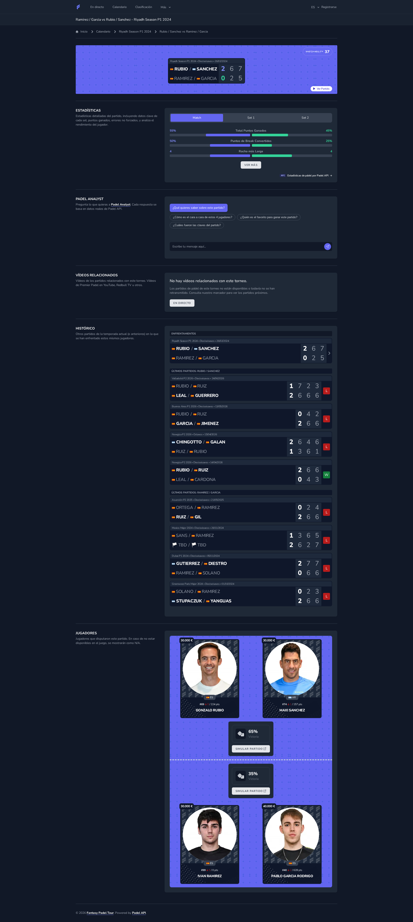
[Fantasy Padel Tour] (78, 6)
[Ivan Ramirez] (209, 834)
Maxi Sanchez (292, 710)
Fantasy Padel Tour (100, 913)
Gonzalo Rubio (210, 710)
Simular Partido (249, 749)
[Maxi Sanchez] (292, 668)
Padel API (139, 913)
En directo (182, 303)
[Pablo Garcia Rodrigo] (292, 834)
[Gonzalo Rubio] (209, 668)
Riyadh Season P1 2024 (135, 32)
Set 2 (305, 118)
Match (197, 118)
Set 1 (250, 118)
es (313, 7)
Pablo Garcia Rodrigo (292, 876)
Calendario (103, 32)
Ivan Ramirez (210, 876)
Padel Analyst (120, 204)
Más (163, 7)
